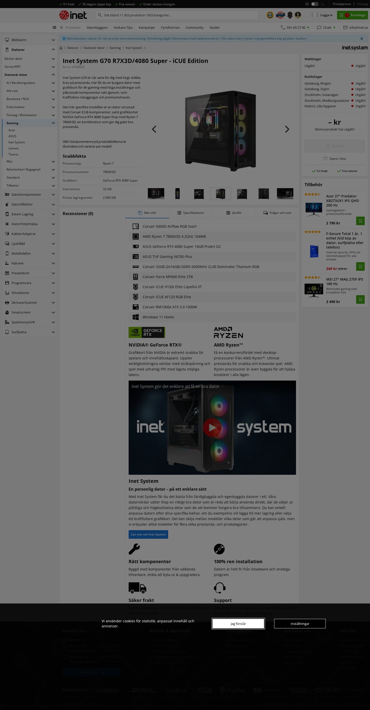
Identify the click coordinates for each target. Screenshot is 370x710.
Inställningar (300, 623)
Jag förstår (238, 623)
